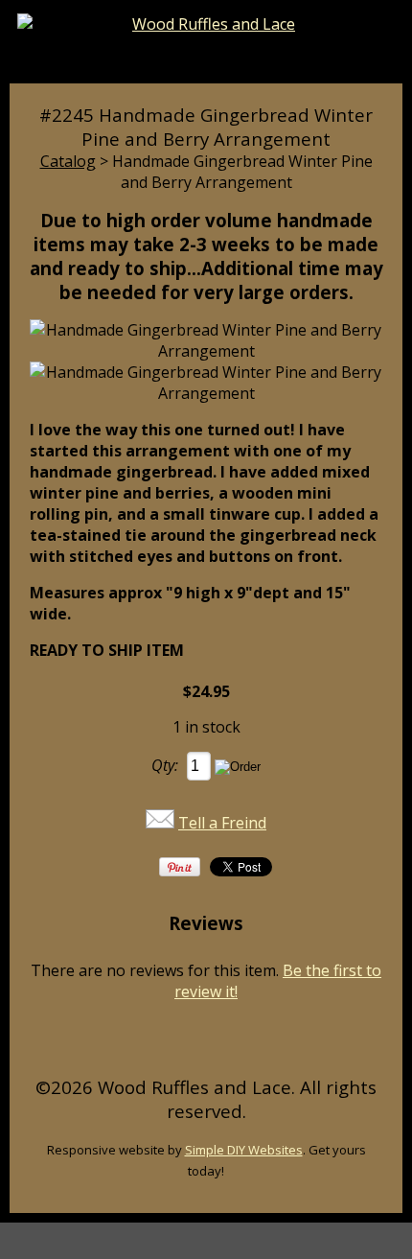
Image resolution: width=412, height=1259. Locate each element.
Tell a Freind (222, 822)
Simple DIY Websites (244, 1149)
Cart (304, 60)
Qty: (164, 765)
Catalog (68, 161)
